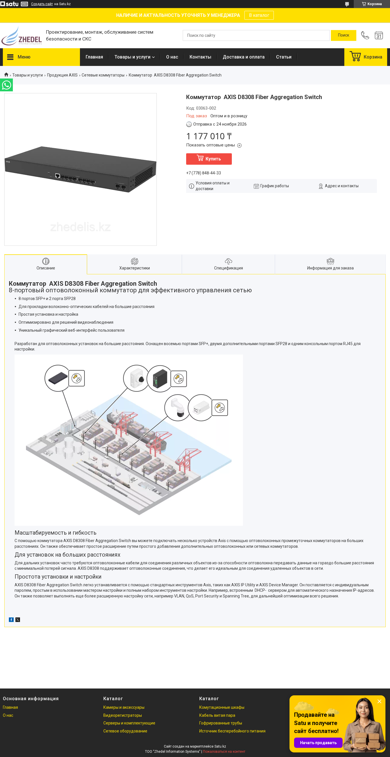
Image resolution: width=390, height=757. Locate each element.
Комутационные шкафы (221, 707)
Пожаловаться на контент (224, 752)
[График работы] (379, 35)
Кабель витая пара (217, 715)
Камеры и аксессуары (123, 707)
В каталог (259, 15)
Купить (213, 159)
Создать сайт (42, 4)
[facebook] (11, 620)
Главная (94, 57)
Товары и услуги (132, 57)
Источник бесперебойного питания (232, 731)
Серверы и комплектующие (129, 723)
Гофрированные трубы (220, 723)
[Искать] (343, 35)
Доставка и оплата (244, 57)
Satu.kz (220, 746)
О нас (172, 57)
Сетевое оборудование (125, 731)
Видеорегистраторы (122, 715)
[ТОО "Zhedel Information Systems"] (21, 35)
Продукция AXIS (62, 75)
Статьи (284, 57)
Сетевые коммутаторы (103, 75)
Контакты (200, 57)
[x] (17, 620)
